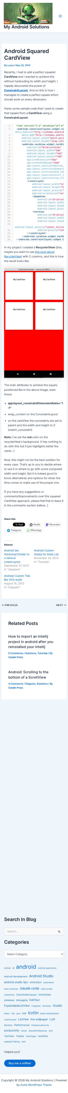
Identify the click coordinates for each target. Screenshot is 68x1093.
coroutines (44, 994)
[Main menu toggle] (60, 16)
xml (24, 1041)
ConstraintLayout (16, 90)
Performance (22, 1025)
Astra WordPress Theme (36, 1085)
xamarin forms (12, 1041)
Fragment (36, 1006)
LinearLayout (10, 1019)
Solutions (30, 653)
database (9, 1000)
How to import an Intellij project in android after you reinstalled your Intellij (30, 641)
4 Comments (15, 683)
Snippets (30, 683)
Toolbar (20, 1036)
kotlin (33, 1012)
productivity (11, 1030)
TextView (9, 1036)
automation (48, 982)
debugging (22, 1000)
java (18, 1013)
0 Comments (15, 653)
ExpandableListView (17, 1005)
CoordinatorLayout (26, 994)
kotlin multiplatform (49, 1013)
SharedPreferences (38, 1031)
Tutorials (43, 653)
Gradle (57, 1005)
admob (7, 968)
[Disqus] (34, 746)
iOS (13, 1013)
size (51, 1031)
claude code (29, 988)
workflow (43, 1036)
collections (9, 995)
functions (46, 1006)
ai (13, 967)
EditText (34, 1000)
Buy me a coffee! (20, 1063)
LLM (52, 1019)
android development (15, 976)
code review (47, 989)
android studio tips (16, 982)
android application (47, 968)
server (24, 1031)
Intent (7, 1013)
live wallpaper (39, 1019)
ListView (23, 1019)
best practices (11, 989)
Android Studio (41, 976)
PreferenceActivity (40, 1025)
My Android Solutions (26, 27)
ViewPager (31, 1036)
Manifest (8, 1025)
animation (36, 982)
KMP (24, 1013)
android (26, 966)
